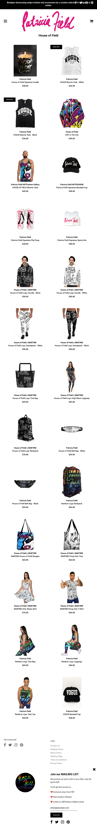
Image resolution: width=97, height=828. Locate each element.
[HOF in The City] (71, 113)
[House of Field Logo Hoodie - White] (71, 271)
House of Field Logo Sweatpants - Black (72, 345)
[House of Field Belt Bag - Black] (25, 482)
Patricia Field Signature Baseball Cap (71, 187)
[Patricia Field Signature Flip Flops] (25, 218)
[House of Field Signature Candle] (25, 60)
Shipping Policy (56, 749)
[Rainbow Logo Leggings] (71, 640)
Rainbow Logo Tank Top (25, 714)
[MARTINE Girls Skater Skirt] (25, 587)
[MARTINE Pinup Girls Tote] (71, 534)
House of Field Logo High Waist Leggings (72, 398)
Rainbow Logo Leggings (72, 662)
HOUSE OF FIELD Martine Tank (25, 187)
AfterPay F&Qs (56, 756)
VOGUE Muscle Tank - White (72, 82)
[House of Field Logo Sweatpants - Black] (71, 324)
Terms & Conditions (58, 760)
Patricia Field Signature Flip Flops (25, 240)
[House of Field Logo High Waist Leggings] (71, 376)
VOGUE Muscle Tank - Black (25, 135)
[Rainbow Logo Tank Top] (25, 693)
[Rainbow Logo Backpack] (71, 482)
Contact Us (55, 746)
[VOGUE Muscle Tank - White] (71, 60)
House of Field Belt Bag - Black (25, 503)
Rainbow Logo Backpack (71, 503)
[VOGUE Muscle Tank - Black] (25, 113)
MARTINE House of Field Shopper (25, 556)
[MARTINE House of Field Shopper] (25, 534)
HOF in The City (71, 135)
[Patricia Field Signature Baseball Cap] (71, 166)
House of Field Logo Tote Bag (25, 398)
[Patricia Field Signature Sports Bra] (71, 218)
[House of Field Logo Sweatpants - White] (25, 324)
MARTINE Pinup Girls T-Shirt (72, 609)
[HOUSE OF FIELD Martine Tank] (25, 166)
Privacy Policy (56, 763)
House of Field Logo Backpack (25, 451)
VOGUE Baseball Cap (72, 714)
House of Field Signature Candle (25, 82)
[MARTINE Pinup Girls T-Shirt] (71, 587)
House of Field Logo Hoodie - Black (25, 293)
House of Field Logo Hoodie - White (72, 293)
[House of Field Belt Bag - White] (71, 429)
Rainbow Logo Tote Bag (25, 662)
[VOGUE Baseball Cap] (71, 693)
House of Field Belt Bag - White (72, 451)
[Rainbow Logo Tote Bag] (25, 640)
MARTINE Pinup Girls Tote (72, 556)
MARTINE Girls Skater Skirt (25, 609)
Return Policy (56, 753)
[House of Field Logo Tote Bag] (25, 376)
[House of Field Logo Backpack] (25, 429)
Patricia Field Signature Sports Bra (71, 240)
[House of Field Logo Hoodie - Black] (25, 271)
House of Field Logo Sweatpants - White (25, 345)
